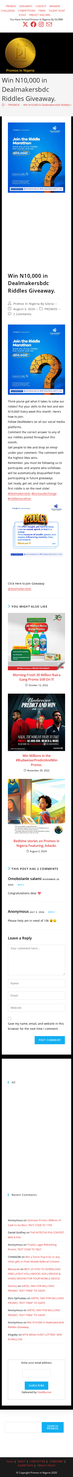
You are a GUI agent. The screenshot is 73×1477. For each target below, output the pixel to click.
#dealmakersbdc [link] (19, 493)
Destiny (12, 1286)
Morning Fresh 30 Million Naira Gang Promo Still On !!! (36, 677)
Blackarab (14, 1269)
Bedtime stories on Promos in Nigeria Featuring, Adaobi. (36, 843)
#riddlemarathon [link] (19, 499)
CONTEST (40, 6)
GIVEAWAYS (25, 6)
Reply (20, 884)
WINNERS (54, 6)
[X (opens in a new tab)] (25, 24)
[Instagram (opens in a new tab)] (41, 24)
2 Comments (22, 314)
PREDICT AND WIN (39, 15)
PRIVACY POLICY (46, 1465)
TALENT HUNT (57, 10)
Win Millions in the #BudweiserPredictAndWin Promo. (36, 760)
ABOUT (21, 1461)
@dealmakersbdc (19, 589)
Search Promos (53, 1427)
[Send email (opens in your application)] (48, 24)
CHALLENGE (8, 10)
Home (9, 1461)
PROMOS (11, 6)
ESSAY (22, 15)
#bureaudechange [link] (44, 493)
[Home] (3, 105)
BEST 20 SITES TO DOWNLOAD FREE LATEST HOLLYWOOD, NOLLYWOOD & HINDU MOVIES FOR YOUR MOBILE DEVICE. (34, 1273)
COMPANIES (56, 1461)
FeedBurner (44, 1392)
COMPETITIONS (26, 10)
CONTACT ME (37, 1461)
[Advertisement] (36, 233)
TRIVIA (42, 10)
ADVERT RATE (25, 1465)
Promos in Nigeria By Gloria (33, 304)
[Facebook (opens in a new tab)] (33, 24)
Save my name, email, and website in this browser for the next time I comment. (36, 1026)
